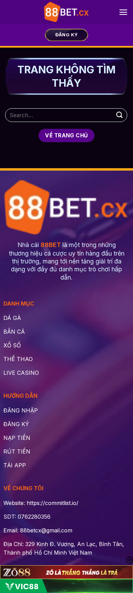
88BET (51, 244)
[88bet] (67, 12)
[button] (123, 12)
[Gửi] (120, 115)
